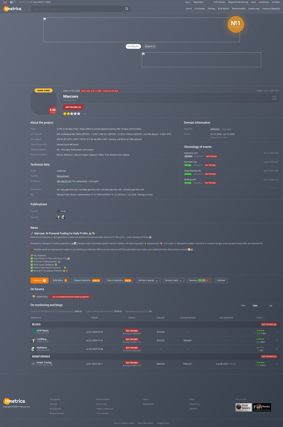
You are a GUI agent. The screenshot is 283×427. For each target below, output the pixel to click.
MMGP (63, 211)
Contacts (276, 2)
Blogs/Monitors (57, 413)
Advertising (264, 2)
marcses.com (69, 100)
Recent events (238, 8)
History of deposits (271, 8)
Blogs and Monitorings (238, 2)
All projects (200, 8)
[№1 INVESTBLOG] (141, 41)
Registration (198, 2)
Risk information (145, 423)
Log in (187, 2)
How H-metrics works (124, 423)
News (253, 2)
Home (189, 8)
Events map (253, 8)
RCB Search (223, 8)
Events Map (101, 403)
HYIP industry (219, 2)
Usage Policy (163, 423)
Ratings (211, 8)
